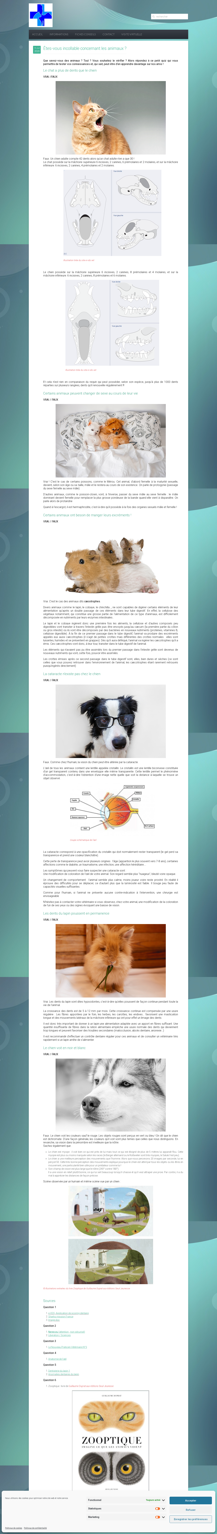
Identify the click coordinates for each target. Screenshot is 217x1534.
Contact (109, 34)
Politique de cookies (13, 1528)
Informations (59, 34)
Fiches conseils (85, 34)
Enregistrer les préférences (191, 1519)
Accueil (37, 34)
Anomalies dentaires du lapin (63, 1374)
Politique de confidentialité (35, 1528)
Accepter (190, 1500)
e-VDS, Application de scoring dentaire (68, 1313)
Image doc (54, 1320)
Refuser (191, 1509)
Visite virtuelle (131, 34)
